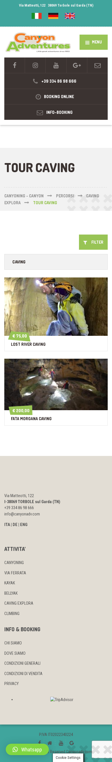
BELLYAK (11, 593)
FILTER (96, 242)
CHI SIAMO (13, 643)
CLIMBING (12, 613)
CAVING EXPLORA (18, 603)
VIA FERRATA (15, 573)
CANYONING (14, 562)
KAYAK (9, 583)
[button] (27, 749)
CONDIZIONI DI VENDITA (23, 673)
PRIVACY (11, 683)
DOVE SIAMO (15, 653)
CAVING (19, 261)
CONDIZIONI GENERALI (22, 663)
